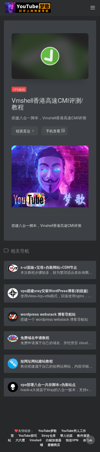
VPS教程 (19, 89)
